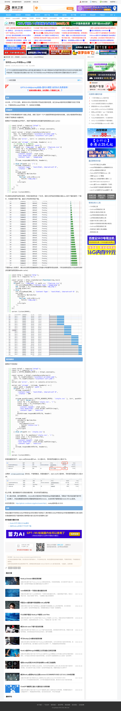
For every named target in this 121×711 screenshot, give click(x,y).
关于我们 (39, 705)
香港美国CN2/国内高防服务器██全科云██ (18, 43)
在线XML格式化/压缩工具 (97, 212)
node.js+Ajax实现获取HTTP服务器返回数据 (103, 120)
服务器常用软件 (17, 2)
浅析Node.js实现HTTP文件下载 (20, 526)
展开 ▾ (79, 80)
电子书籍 (73, 15)
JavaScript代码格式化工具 (97, 209)
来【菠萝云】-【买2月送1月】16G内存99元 (19, 30)
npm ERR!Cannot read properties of (100, 181)
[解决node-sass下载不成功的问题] (12, 629)
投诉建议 (74, 705)
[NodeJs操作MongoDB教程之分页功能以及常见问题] (12, 653)
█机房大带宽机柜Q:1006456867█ (100, 30)
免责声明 (60, 705)
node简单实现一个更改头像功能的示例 (34, 590)
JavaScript (24, 57)
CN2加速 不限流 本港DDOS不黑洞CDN (45, 28)
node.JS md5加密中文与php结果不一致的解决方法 (104, 190)
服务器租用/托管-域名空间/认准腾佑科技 (102, 40)
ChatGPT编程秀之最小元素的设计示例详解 (35, 686)
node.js (66, 18)
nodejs (10, 568)
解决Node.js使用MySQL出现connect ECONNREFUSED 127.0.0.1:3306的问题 (48, 674)
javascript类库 (16, 18)
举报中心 (94, 2)
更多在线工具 (94, 232)
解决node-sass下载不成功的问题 (32, 626)
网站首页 (8, 15)
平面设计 (102, 15)
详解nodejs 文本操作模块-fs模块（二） (101, 178)
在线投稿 (81, 705)
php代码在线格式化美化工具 (98, 215)
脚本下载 (47, 15)
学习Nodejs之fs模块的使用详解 (31, 638)
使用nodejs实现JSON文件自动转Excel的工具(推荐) (38, 662)
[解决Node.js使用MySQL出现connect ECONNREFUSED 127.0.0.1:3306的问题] (12, 677)
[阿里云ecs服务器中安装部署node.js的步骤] (12, 605)
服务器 (64, 15)
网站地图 (67, 705)
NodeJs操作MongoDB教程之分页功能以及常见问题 (38, 650)
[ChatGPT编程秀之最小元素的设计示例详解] (12, 689)
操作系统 (83, 15)
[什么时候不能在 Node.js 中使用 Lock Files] (12, 617)
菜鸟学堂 (7, 2)
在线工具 (35, 2)
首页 (12, 57)
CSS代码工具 (94, 206)
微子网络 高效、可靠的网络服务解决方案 (74, 38)
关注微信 (104, 2)
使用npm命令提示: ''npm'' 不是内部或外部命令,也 (105, 112)
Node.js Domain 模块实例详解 (31, 578)
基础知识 (8, 18)
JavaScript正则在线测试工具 (98, 226)
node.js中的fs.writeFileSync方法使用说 (102, 109)
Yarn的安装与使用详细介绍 (99, 101)
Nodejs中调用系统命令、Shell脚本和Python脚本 (105, 117)
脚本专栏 (37, 15)
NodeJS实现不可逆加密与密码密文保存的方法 (103, 187)
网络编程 (28, 15)
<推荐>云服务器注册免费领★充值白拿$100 (18, 28)
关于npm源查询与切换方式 (98, 170)
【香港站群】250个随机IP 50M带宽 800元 (46, 35)
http (19, 568)
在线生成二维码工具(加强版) (98, 229)
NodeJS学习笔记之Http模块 (19, 523)
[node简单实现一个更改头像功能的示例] (12, 593)
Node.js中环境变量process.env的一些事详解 (103, 123)
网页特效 (38, 18)
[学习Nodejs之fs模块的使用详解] (12, 641)
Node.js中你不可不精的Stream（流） (100, 173)
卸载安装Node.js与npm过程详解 (100, 106)
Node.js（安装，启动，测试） (100, 115)
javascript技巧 (53, 18)
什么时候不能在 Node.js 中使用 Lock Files (35, 614)
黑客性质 (45, 18)
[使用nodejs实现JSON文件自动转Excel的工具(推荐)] (12, 665)
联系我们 (53, 705)
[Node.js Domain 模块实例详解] (12, 581)
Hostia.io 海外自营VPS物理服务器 (72, 30)
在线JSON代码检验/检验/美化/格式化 (101, 223)
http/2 (15, 568)
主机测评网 (27, 2)
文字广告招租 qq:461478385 (70, 28)
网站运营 (92, 15)
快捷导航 (113, 2)
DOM (60, 18)
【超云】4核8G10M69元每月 (42, 40)
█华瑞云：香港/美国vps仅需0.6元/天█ (73, 40)
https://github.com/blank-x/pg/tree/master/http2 (31, 503)
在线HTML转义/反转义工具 (98, 220)
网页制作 (18, 15)
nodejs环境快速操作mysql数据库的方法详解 (102, 167)
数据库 (56, 15)
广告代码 (31, 18)
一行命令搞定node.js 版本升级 (100, 98)
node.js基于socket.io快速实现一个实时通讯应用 (103, 184)
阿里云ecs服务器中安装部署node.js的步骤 (35, 602)
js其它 (72, 18)
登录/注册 (84, 2)
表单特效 (24, 18)
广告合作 (46, 705)
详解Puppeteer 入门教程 (97, 176)
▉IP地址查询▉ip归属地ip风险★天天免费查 (47, 33)
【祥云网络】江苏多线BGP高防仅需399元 (102, 38)
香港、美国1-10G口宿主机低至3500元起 (74, 35)
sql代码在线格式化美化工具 (98, 218)
